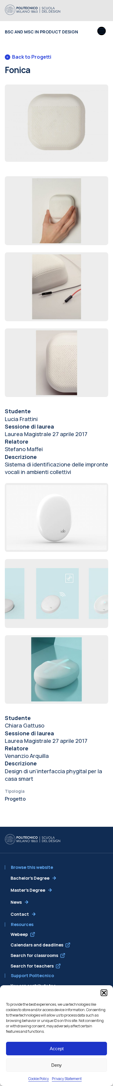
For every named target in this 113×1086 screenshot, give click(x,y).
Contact (20, 914)
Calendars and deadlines (37, 945)
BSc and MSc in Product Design (41, 32)
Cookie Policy (38, 1078)
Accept (57, 1048)
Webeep (19, 934)
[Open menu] (101, 31)
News (16, 902)
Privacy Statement (67, 1078)
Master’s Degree (28, 890)
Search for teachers (32, 966)
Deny (56, 1065)
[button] (104, 993)
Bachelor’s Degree (30, 878)
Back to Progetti (31, 57)
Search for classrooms (34, 955)
